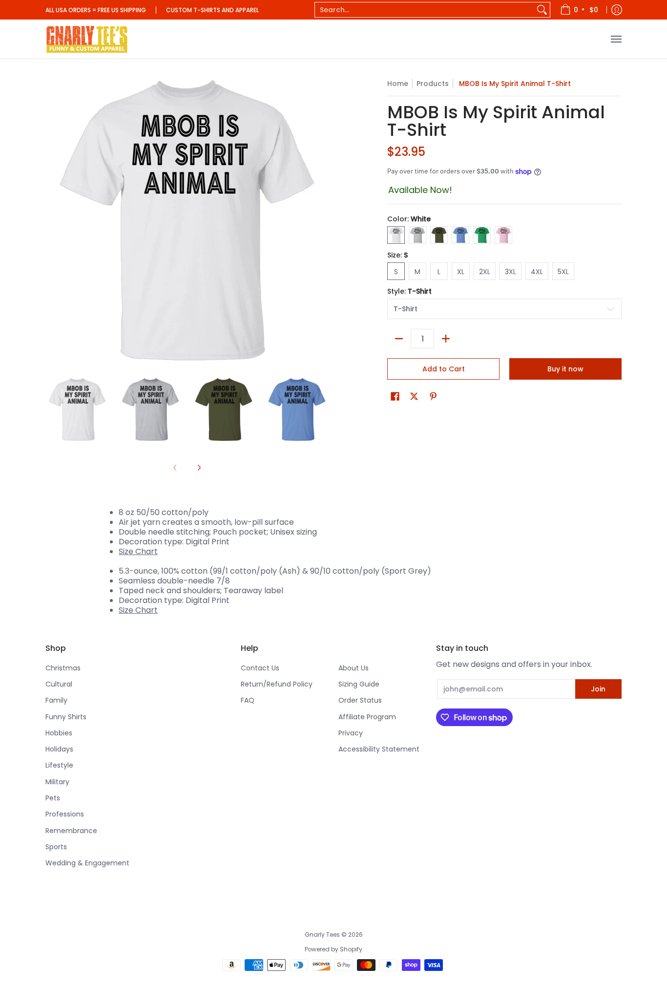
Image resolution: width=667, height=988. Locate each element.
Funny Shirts (65, 717)
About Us (353, 668)
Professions (64, 814)
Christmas (63, 668)
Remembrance (71, 831)
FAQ (247, 700)
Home (397, 83)
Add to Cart (443, 369)
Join (598, 689)
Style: (409, 291)
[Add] (446, 338)
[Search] (542, 9)
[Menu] (616, 39)
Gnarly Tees (322, 934)
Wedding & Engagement (87, 863)
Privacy (350, 733)
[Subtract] (399, 338)
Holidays (59, 749)
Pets (52, 798)
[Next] (198, 467)
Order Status (360, 700)
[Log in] (616, 10)
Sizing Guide (358, 684)
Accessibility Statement (378, 749)
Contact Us (260, 668)
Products (433, 83)
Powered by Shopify (333, 949)
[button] (395, 396)
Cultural (58, 684)
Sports (56, 847)
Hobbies (58, 733)
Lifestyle (59, 765)
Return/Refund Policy (277, 684)
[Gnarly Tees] (86, 39)
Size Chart (138, 551)
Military (57, 782)
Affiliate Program (367, 717)
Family (56, 700)
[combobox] (424, 9)
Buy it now (565, 369)
